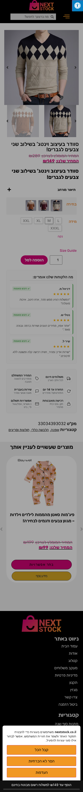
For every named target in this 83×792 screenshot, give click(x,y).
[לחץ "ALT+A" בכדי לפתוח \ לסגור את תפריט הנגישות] (77, 5)
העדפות (42, 772)
